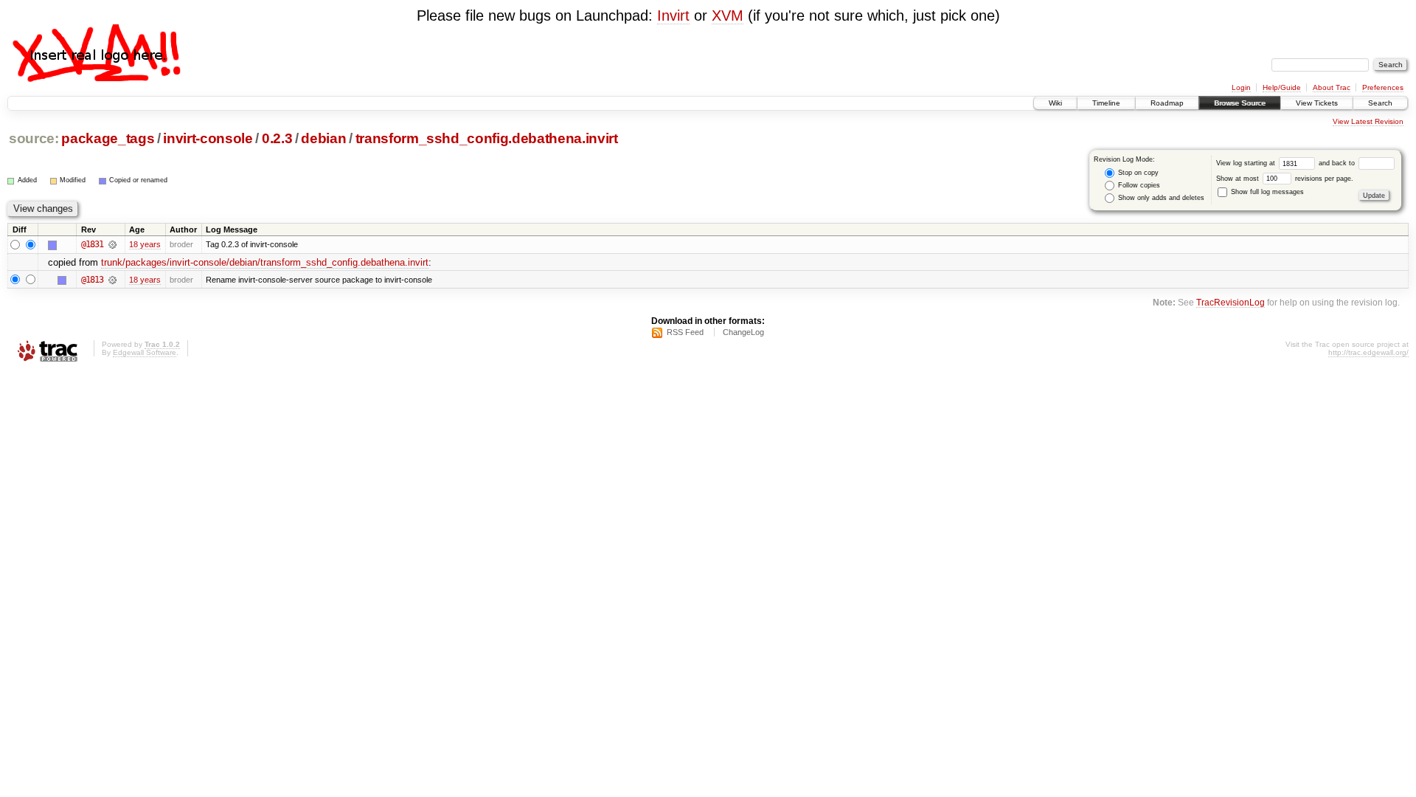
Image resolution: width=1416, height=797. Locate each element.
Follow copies (1138, 185)
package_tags (107, 138)
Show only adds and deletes (1160, 197)
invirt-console (207, 138)
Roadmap (1167, 103)
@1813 (92, 280)
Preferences (1382, 87)
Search (1380, 103)
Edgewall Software (144, 352)
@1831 (92, 244)
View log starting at (1246, 163)
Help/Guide (1282, 87)
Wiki (1055, 103)
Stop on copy (1137, 172)
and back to (1338, 163)
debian (323, 138)
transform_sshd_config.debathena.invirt (486, 138)
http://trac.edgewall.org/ (1368, 352)
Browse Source (1240, 103)
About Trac (1331, 87)
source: (34, 138)
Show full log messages (1266, 192)
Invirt (673, 15)
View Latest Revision (1368, 121)
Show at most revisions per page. (1284, 178)
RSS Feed (685, 332)
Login (1241, 87)
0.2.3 (277, 138)
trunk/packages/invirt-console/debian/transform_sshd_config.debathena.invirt (264, 262)
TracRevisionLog (1230, 302)
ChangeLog (743, 332)
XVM (727, 15)
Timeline (1106, 103)
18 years (145, 244)
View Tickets (1317, 103)
